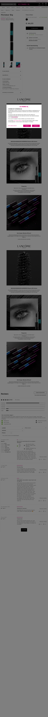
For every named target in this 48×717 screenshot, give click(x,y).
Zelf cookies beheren (12, 125)
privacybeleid (15, 117)
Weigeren (27, 125)
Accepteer (36, 125)
